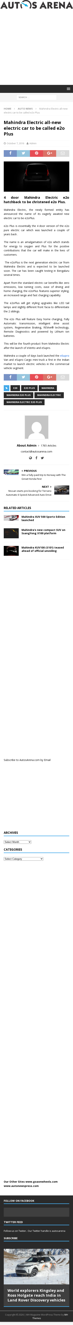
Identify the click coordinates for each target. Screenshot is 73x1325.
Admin (32, 143)
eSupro (64, 355)
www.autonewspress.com (21, 1186)
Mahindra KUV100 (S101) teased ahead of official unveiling (43, 549)
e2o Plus (29, 388)
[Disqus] (36, 610)
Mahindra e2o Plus (19, 395)
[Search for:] (36, 97)
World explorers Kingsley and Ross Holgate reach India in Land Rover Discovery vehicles (36, 1295)
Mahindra (48, 388)
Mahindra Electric (49, 395)
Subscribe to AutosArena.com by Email (27, 760)
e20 (15, 388)
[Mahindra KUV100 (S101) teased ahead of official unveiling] (11, 551)
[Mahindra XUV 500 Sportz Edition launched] (11, 518)
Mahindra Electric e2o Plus (24, 402)
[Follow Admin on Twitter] (41, 458)
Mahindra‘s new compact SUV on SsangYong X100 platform (43, 531)
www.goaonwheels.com (41, 1181)
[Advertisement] (36, 47)
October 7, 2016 (15, 143)
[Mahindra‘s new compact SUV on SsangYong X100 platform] (11, 533)
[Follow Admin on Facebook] (35, 458)
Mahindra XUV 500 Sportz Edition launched (43, 518)
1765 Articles (48, 445)
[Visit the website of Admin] (30, 458)
